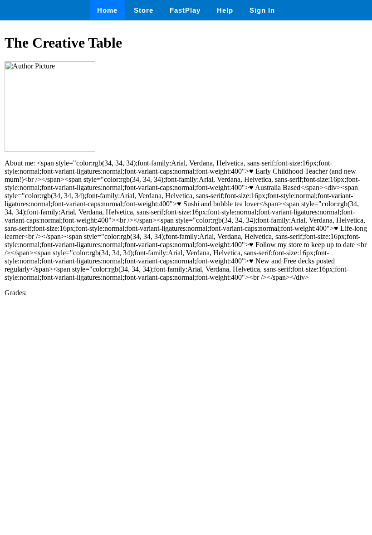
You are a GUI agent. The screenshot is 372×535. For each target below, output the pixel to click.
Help (225, 10)
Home (107, 10)
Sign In (262, 10)
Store (143, 10)
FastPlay (185, 10)
